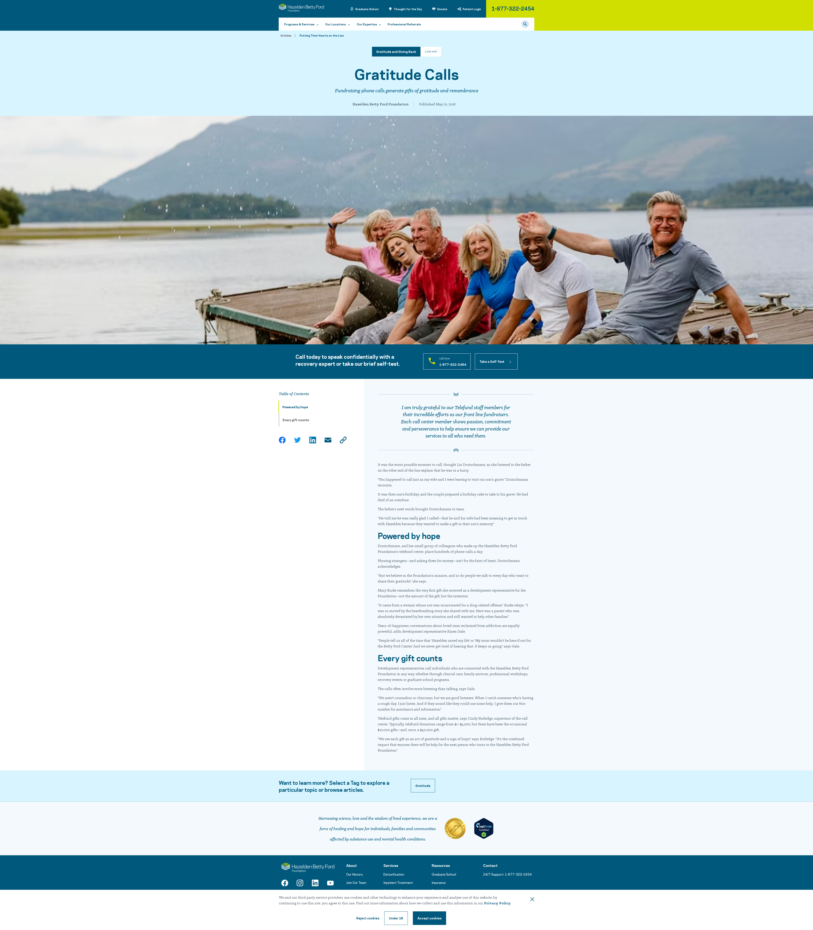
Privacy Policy (497, 903)
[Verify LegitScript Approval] (484, 828)
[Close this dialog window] (532, 900)
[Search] (525, 24)
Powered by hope (295, 406)
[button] (423, 785)
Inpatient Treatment (398, 882)
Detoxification (393, 874)
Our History (354, 874)
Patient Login (472, 9)
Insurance (439, 882)
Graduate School (367, 9)
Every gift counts (296, 419)
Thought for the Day (408, 9)
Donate (442, 9)
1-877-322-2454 (512, 8)
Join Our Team (356, 882)
